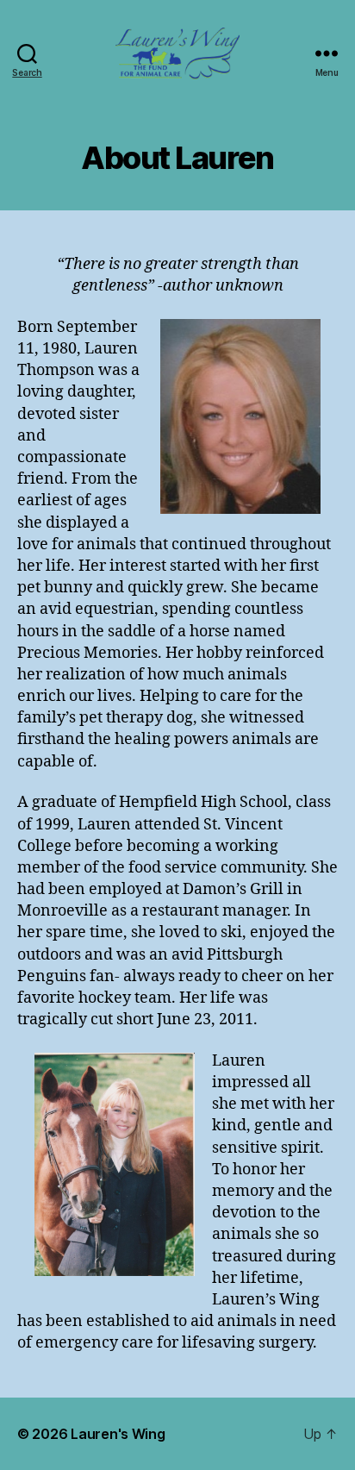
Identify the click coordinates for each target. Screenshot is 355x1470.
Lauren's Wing (118, 1433)
